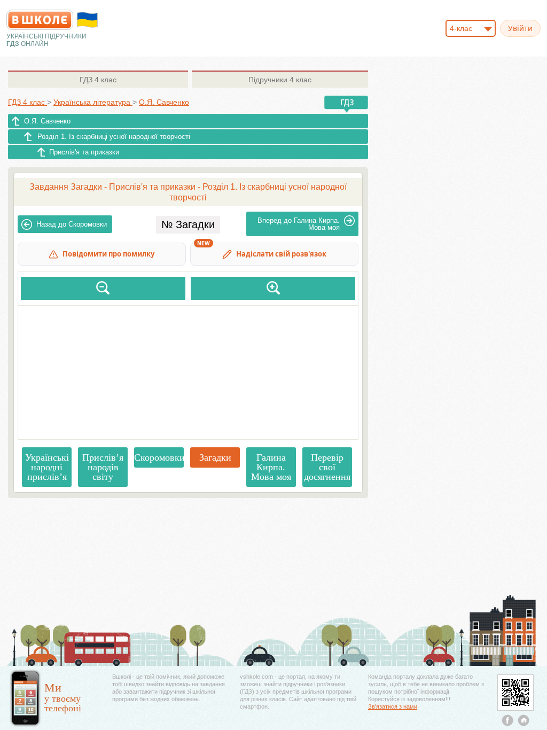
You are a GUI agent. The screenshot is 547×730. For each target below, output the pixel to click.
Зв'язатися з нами (392, 706)
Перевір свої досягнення (327, 467)
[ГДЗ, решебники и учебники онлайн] (39, 20)
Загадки (215, 457)
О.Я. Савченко (47, 121)
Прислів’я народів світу (102, 467)
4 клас (98, 79)
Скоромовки (71, 224)
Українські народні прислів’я (47, 467)
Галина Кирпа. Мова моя (298, 223)
